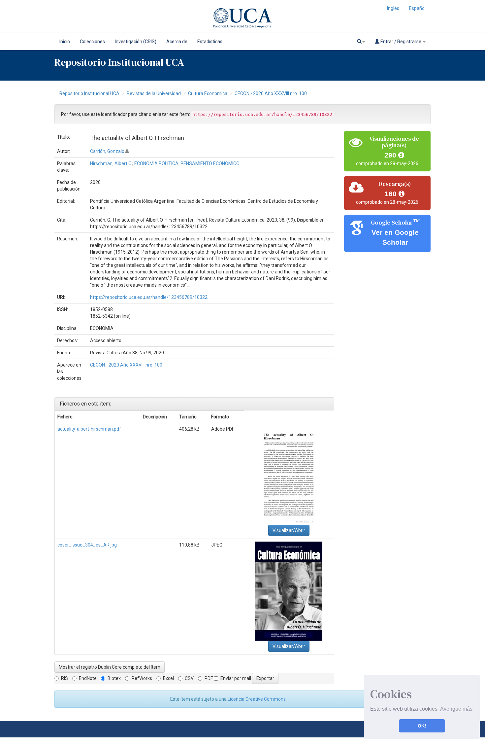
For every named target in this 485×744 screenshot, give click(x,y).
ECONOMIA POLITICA (156, 163)
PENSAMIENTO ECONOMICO (210, 163)
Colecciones (92, 41)
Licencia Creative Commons (257, 699)
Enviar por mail (235, 678)
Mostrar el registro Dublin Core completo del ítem (109, 667)
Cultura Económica (207, 93)
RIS (64, 678)
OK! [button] (422, 725)
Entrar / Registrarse (400, 41)
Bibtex (114, 678)
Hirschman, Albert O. (111, 163)
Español (417, 8)
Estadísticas (209, 41)
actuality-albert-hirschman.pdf (89, 429)
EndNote (88, 678)
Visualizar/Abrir (289, 530)
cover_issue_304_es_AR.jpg (87, 545)
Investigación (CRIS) (135, 41)
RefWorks (142, 678)
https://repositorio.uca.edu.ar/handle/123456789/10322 (149, 297)
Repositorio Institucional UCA (89, 93)
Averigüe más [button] (456, 709)
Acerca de (176, 41)
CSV (189, 678)
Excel (168, 678)
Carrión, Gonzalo (107, 151)
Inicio (64, 41)
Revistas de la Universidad (154, 93)
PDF (209, 678)
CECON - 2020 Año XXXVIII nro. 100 (271, 93)
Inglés (393, 8)
